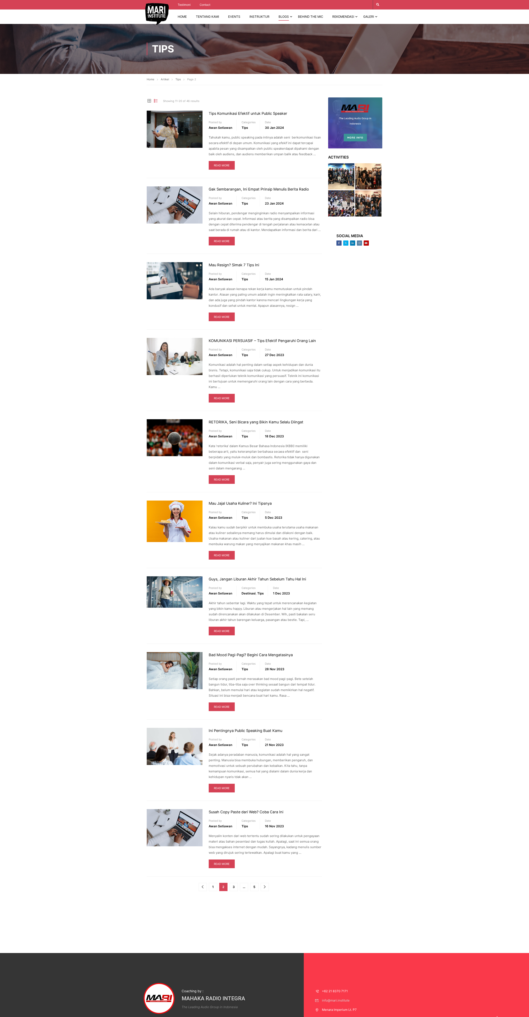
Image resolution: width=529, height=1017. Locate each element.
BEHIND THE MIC (310, 17)
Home (150, 79)
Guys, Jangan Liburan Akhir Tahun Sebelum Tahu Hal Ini (257, 579)
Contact (205, 4)
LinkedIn (352, 243)
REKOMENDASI (343, 17)
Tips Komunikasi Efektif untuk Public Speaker (248, 113)
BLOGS (284, 17)
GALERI (368, 17)
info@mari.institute (336, 1000)
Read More (222, 165)
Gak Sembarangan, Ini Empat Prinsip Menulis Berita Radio (259, 189)
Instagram (359, 243)
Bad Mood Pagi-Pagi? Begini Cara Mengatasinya (251, 655)
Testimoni (184, 4)
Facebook (339, 243)
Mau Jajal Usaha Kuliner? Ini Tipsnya (240, 503)
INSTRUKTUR (259, 17)
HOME (182, 17)
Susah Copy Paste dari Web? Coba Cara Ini (246, 812)
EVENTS (234, 17)
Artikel (165, 79)
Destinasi (249, 593)
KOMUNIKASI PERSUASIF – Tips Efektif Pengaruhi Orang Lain (262, 341)
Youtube (366, 243)
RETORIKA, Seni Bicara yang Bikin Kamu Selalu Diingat (256, 422)
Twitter (345, 243)
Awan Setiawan (220, 128)
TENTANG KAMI (207, 17)
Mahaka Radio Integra (213, 998)
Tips (178, 79)
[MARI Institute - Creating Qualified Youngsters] (157, 13)
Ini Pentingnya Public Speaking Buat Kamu (245, 730)
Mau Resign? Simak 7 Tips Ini (234, 265)
